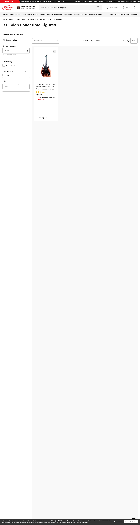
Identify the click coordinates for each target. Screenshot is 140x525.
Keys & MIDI (27, 14)
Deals (111, 14)
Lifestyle (11, 19)
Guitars (5, 14)
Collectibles (20, 19)
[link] (46, 86)
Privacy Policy (56, 521)
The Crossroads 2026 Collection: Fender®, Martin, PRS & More (91, 1)
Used (116, 14)
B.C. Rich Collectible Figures (51, 19)
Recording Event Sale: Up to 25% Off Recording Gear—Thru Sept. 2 (43, 1)
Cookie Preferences (82, 522)
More (100, 14)
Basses (50, 14)
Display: (126, 41)
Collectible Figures (31, 19)
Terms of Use (70, 522)
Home (4, 19)
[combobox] (45, 41)
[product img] (46, 65)
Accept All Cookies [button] (131, 522)
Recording (58, 14)
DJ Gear (43, 14)
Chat (22, 8)
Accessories (78, 14)
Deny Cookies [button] (118, 522)
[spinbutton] (8, 87)
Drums (35, 14)
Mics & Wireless (91, 14)
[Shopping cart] (135, 7)
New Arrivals (125, 14)
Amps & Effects (15, 14)
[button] (26, 7)
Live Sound (68, 14)
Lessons (134, 14)
